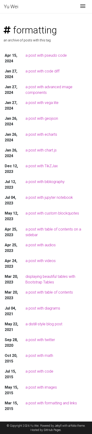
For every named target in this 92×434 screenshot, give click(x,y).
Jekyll (58, 425)
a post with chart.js (41, 150)
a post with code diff (42, 71)
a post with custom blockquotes (52, 213)
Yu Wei (11, 6)
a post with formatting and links (51, 403)
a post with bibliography (45, 181)
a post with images (41, 387)
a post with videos (40, 261)
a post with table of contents (49, 292)
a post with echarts (41, 134)
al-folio (72, 425)
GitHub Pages (52, 430)
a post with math (39, 355)
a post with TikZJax (41, 166)
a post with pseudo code (46, 55)
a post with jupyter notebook (49, 197)
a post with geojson (41, 118)
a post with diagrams (42, 308)
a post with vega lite (42, 102)
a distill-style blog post (43, 324)
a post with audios (40, 245)
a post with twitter (40, 340)
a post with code (39, 371)
